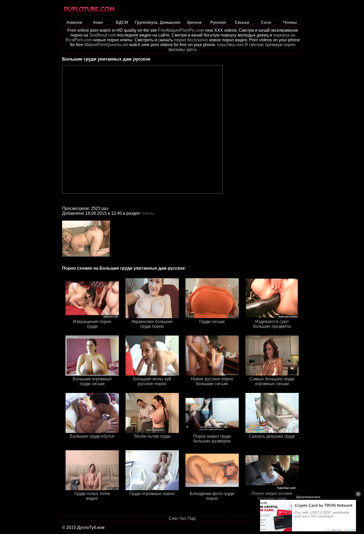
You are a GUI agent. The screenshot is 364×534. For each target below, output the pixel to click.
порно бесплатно (191, 40)
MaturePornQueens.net (106, 44)
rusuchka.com (230, 44)
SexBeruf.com (102, 35)
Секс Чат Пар (182, 518)
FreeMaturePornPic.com (181, 30)
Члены (147, 213)
